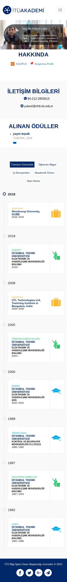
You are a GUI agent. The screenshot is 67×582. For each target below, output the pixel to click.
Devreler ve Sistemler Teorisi (43, 35)
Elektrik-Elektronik (39, 41)
